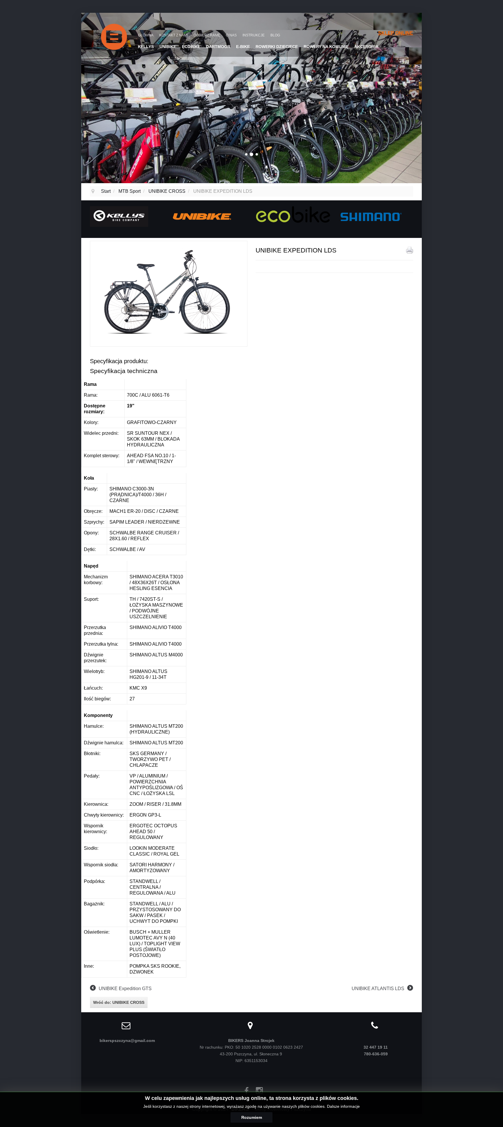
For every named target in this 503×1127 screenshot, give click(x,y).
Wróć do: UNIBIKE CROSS (118, 1002)
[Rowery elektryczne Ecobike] (293, 213)
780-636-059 (376, 1054)
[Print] (409, 250)
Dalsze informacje (343, 1106)
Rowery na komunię (326, 46)
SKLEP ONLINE (395, 33)
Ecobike (191, 46)
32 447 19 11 (376, 1047)
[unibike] (202, 215)
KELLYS (146, 46)
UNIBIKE (168, 46)
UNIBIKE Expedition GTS (125, 988)
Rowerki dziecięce (277, 46)
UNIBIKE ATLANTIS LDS (378, 988)
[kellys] (119, 215)
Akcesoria (366, 46)
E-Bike (243, 46)
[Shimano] (371, 215)
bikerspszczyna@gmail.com (127, 1040)
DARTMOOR (218, 46)
